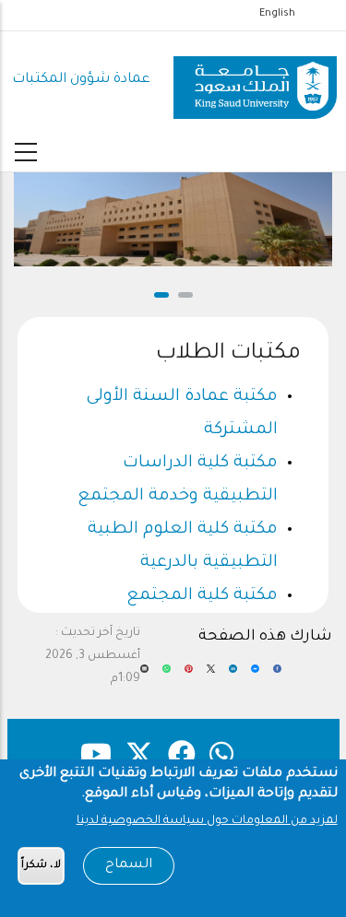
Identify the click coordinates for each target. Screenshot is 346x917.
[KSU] (255, 80)
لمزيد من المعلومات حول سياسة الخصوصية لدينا (207, 821)
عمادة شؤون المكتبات (81, 80)
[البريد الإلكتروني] (144, 675)
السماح (128, 865)
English (277, 13)
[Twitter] (211, 675)
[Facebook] (277, 675)
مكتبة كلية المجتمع (202, 596)
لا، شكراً (41, 866)
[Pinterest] (189, 675)
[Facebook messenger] (255, 675)
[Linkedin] (233, 675)
